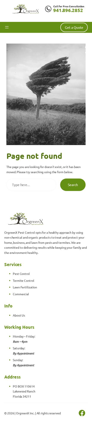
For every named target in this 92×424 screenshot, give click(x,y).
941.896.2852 (68, 10)
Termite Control (23, 280)
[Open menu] (6, 27)
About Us (19, 315)
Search (73, 184)
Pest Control (21, 274)
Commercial (21, 294)
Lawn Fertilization (25, 287)
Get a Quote (74, 27)
